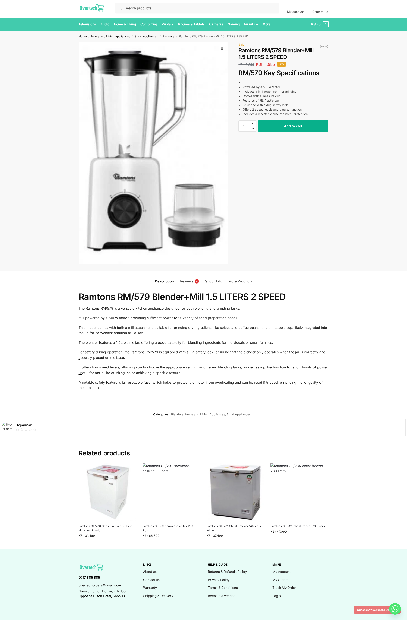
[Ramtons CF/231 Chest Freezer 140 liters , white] (235, 492)
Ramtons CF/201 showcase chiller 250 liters (168, 528)
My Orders (280, 580)
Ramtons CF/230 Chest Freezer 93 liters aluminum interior (105, 528)
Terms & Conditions (223, 588)
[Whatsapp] (395, 609)
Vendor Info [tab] (212, 281)
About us (150, 572)
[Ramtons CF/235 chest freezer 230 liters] (299, 492)
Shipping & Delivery (158, 596)
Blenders (168, 36)
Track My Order (284, 588)
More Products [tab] (240, 281)
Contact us (151, 580)
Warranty (150, 588)
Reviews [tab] (189, 281)
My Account (281, 572)
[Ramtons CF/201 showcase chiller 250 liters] (171, 492)
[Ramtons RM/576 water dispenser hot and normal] (326, 46)
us (80, 373)
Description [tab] (164, 281)
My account (295, 11)
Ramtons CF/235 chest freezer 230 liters (297, 526)
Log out (278, 596)
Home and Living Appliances (110, 36)
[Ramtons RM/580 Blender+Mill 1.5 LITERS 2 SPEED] (322, 46)
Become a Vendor (221, 596)
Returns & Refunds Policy (227, 572)
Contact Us (320, 11)
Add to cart (293, 126)
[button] (319, 24)
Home (83, 36)
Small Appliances (146, 36)
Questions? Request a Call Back (377, 609)
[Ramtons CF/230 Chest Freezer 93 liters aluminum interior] (107, 492)
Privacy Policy (218, 580)
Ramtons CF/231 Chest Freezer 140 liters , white (235, 528)
